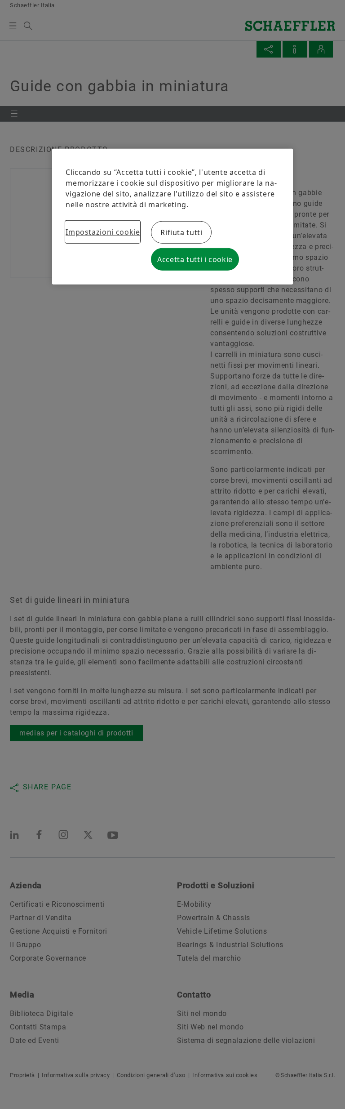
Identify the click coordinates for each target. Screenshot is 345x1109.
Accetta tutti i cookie (195, 259)
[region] (172, 217)
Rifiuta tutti (181, 232)
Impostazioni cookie (103, 232)
